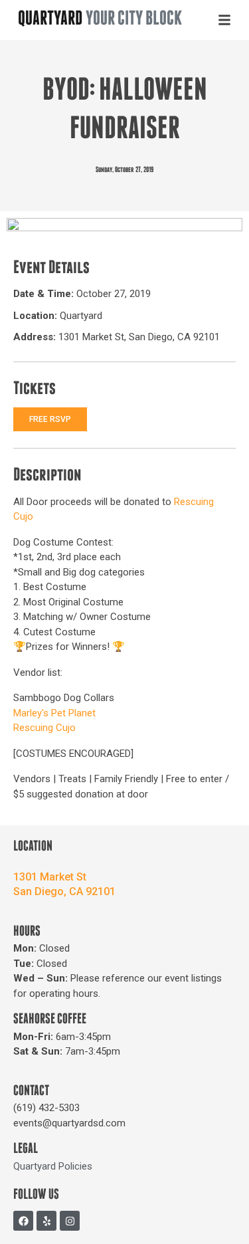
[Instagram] (70, 1221)
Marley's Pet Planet (54, 713)
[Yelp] (46, 1221)
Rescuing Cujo (44, 728)
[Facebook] (23, 1221)
